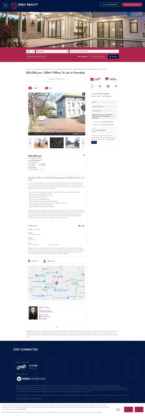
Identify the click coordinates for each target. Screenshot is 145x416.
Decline (128, 409)
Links (71, 391)
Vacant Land (57, 385)
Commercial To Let (86, 387)
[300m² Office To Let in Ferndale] (56, 114)
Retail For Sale (85, 385)
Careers (114, 389)
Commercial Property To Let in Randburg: (26, 398)
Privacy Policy (110, 139)
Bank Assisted (49, 385)
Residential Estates (115, 385)
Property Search (28, 385)
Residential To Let (96, 387)
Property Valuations (120, 387)
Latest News (82, 389)
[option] (72, 142)
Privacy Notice (43, 391)
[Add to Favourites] (84, 155)
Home (22, 385)
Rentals (106, 387)
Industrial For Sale (94, 385)
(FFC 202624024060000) (45, 312)
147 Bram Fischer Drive (80, 69)
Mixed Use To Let (76, 387)
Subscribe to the (104, 122)
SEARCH (114, 57)
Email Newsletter (109, 122)
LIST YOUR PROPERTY (110, 5)
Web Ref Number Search (37, 57)
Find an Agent (28, 391)
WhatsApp (44, 319)
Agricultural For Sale (76, 385)
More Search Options (98, 57)
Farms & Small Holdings (39, 385)
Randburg (58, 69)
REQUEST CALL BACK (132, 5)
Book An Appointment (31, 389)
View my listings (45, 317)
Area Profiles (108, 389)
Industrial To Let (54, 387)
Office (70, 69)
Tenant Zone (51, 389)
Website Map (65, 391)
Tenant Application (43, 389)
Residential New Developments (24, 387)
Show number (44, 315)
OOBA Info (112, 387)
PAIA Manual (35, 391)
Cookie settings (118, 409)
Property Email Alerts (107, 125)
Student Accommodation (65, 387)
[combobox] (94, 51)
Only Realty (37, 69)
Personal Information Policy (54, 391)
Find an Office (20, 391)
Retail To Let (46, 387)
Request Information (78, 391)
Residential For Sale (38, 387)
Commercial (45, 69)
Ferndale (65, 69)
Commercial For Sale (105, 385)
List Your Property (20, 389)
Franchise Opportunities (122, 389)
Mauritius (64, 389)
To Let (52, 69)
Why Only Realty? (99, 389)
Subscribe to (104, 125)
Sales (102, 387)
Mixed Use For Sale (65, 385)
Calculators (58, 389)
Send (94, 142)
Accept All (139, 409)
